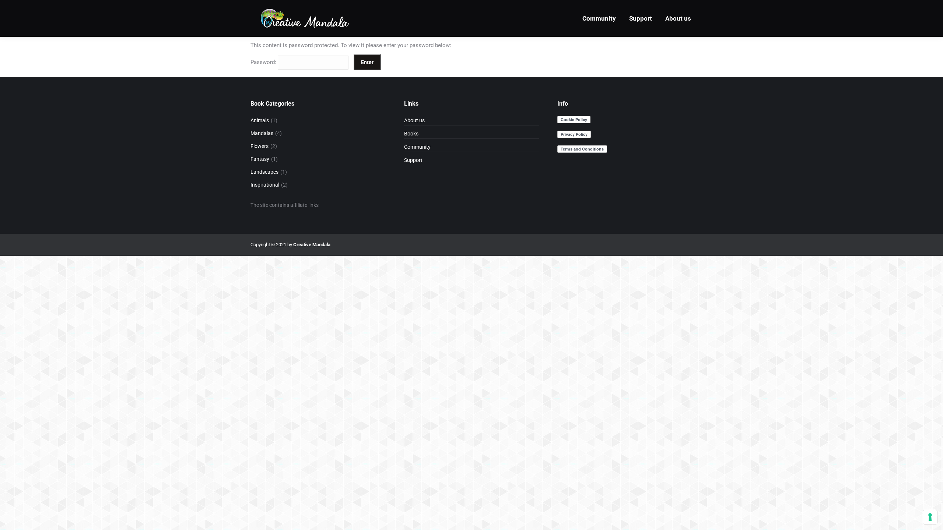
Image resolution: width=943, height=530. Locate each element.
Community (417, 147)
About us (414, 120)
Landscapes (264, 172)
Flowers (259, 146)
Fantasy (259, 159)
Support (413, 160)
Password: (264, 62)
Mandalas (261, 133)
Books (411, 134)
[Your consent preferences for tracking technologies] (930, 517)
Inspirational (264, 185)
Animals (259, 120)
